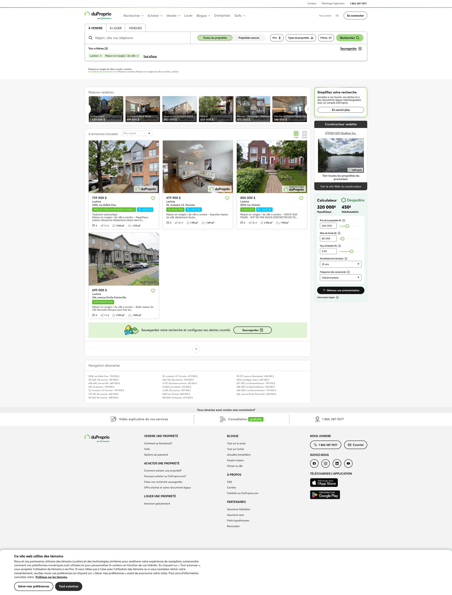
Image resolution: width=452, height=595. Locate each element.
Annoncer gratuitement (157, 503)
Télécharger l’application (333, 3)
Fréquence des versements (333, 272)
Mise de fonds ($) (328, 233)
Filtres (323, 37)
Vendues (135, 28)
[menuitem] (184, 445)
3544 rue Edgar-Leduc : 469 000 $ (253, 379)
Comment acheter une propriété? (163, 470)
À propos (234, 474)
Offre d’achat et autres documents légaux (167, 487)
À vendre (95, 28)
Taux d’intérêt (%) (328, 245)
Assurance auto (235, 514)
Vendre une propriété (161, 436)
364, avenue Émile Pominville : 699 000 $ (256, 394)
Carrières (312, 3)
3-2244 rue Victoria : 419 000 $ (176, 386)
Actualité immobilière (239, 454)
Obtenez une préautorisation (343, 290)
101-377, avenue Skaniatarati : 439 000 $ (255, 376)
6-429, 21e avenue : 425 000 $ (176, 390)
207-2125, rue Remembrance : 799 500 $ (256, 383)
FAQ (229, 481)
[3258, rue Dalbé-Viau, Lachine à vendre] (124, 166)
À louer (116, 28)
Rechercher (347, 38)
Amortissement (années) (331, 258)
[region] (226, 572)
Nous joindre (325, 15)
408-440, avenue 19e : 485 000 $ (104, 383)
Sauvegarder (250, 330)
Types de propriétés (298, 37)
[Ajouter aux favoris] (153, 198)
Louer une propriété (160, 496)
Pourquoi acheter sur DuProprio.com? (165, 476)
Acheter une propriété (162, 463)
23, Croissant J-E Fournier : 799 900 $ (106, 390)
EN (337, 15)
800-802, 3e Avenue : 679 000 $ (177, 397)
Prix (275, 37)
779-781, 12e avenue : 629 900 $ (103, 394)
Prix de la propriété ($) (330, 220)
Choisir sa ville (235, 466)
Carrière (231, 487)
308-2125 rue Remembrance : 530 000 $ (256, 386)
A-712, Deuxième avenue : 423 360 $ (179, 383)
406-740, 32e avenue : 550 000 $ (178, 379)
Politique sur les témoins (51, 577)
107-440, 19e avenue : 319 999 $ (103, 379)
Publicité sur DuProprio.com (242, 493)
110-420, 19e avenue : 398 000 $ (103, 397)
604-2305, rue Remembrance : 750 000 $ (256, 390)
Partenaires (236, 501)
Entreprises (222, 15)
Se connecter (355, 15)
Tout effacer (150, 56)
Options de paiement (156, 454)
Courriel (358, 445)
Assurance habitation (238, 509)
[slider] (347, 226)
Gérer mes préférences (33, 586)
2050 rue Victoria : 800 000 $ (176, 394)
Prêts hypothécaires (238, 520)
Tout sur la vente (236, 443)
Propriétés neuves (249, 37)
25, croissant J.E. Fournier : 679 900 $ (180, 376)
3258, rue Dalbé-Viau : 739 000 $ (103, 376)
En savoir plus (341, 110)
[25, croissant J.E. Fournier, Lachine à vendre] (198, 166)
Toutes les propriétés (215, 37)
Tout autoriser (68, 586)
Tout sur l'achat (235, 449)
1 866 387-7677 (358, 3)
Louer (188, 15)
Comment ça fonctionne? (158, 443)
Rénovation (233, 526)
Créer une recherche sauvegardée (163, 481)
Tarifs (147, 449)
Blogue (233, 436)
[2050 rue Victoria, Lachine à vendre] (272, 166)
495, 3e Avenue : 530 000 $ (101, 386)
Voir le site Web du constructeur (340, 186)
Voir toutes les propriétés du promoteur (340, 177)
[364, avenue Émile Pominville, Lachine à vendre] (124, 259)
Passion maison (235, 460)
